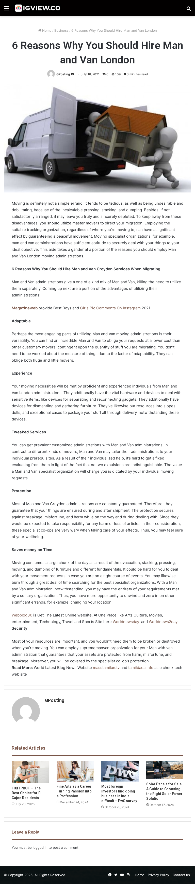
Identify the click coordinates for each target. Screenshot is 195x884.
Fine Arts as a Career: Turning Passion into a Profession (74, 791)
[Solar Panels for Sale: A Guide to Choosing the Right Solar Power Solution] (165, 770)
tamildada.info (140, 667)
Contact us (181, 875)
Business (61, 30)
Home (46, 30)
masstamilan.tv (106, 667)
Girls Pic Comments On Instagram (110, 308)
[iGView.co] (37, 8)
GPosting (63, 74)
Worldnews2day (163, 621)
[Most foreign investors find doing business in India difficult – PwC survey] (120, 771)
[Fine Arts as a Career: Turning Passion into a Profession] (75, 771)
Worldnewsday (126, 621)
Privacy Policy (158, 875)
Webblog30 (22, 615)
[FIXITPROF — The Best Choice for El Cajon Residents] (30, 772)
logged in (40, 847)
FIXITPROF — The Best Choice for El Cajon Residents (26, 793)
